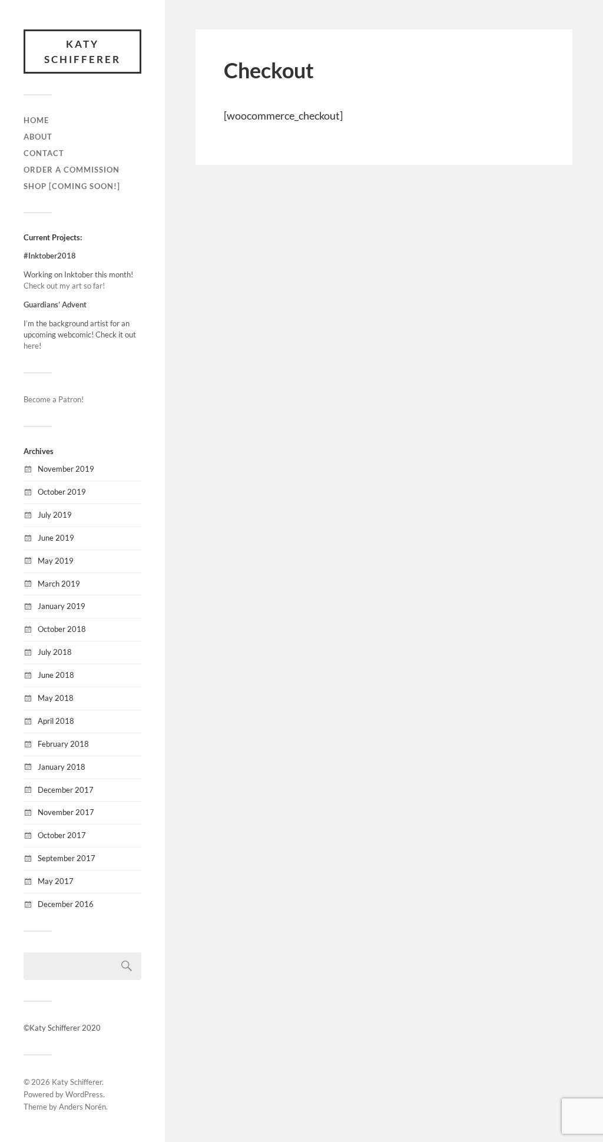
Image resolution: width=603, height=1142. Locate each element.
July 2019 (55, 514)
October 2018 (62, 629)
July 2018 (55, 652)
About (38, 136)
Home (36, 120)
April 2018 (56, 721)
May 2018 (56, 698)
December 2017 (66, 790)
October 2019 (62, 491)
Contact (44, 153)
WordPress (84, 1094)
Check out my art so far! (64, 285)
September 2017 (66, 858)
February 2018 (63, 744)
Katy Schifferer (82, 51)
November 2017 (66, 812)
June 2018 (56, 675)
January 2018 (61, 767)
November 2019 (66, 469)
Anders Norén (82, 1106)
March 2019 (59, 583)
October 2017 (62, 835)
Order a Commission (72, 169)
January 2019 (61, 606)
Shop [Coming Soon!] (72, 186)
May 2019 (56, 560)
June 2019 (56, 537)
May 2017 (56, 881)
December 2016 (66, 904)
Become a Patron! (54, 399)
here (31, 345)
